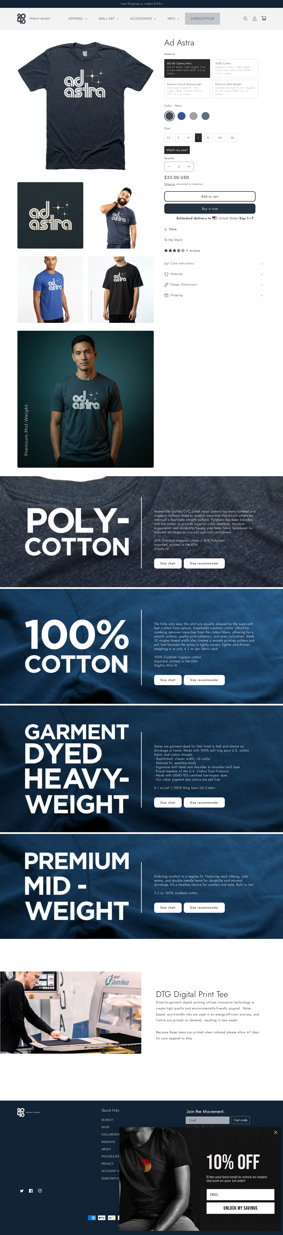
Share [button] (173, 229)
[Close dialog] (275, 1132)
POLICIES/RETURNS (115, 1156)
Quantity (169, 158)
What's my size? (177, 150)
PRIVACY (108, 1164)
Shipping (169, 184)
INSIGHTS (108, 1142)
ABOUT (106, 1149)
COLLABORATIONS (114, 1134)
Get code (241, 1120)
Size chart (167, 563)
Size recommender (204, 563)
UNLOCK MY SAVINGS (241, 1208)
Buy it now (210, 208)
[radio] (187, 68)
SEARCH (107, 1120)
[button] (245, 18)
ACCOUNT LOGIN (114, 1171)
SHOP (106, 1127)
